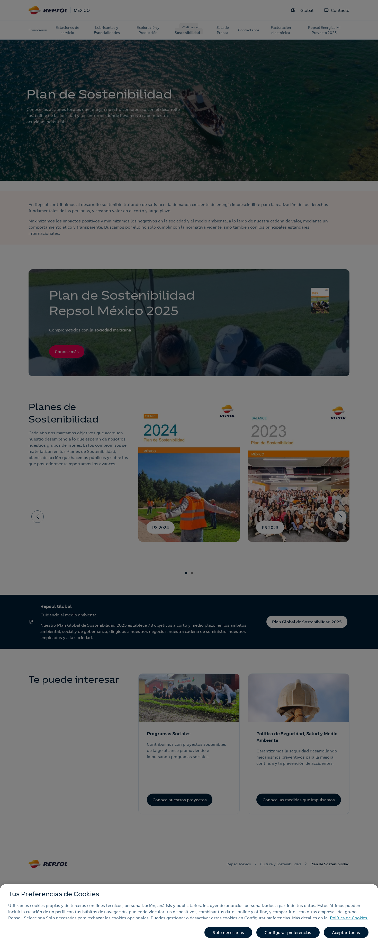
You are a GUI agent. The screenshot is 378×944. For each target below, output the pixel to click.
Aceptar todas (346, 932)
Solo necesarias (228, 932)
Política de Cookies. (349, 917)
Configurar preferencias (288, 932)
